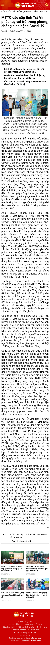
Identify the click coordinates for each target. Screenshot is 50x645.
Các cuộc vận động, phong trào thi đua (24, 11)
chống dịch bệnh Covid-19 (21, 541)
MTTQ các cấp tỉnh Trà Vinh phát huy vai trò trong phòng (28, 535)
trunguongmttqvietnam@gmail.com (27, 638)
